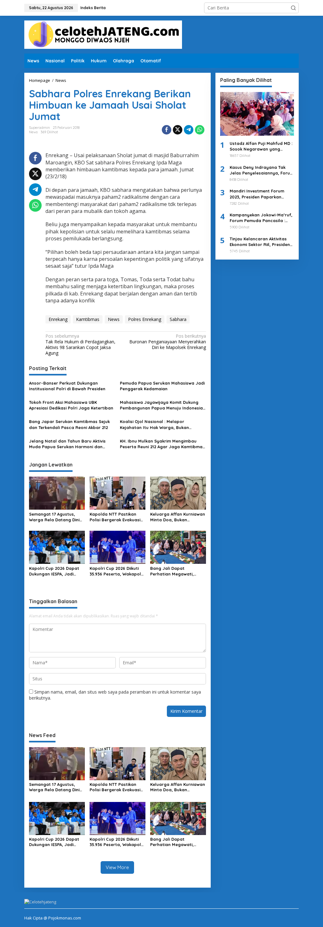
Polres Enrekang (144, 319)
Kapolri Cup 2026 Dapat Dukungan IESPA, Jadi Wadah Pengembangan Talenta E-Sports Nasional (57, 571)
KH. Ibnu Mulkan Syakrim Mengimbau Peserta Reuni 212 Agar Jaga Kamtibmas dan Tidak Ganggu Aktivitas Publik (162, 443)
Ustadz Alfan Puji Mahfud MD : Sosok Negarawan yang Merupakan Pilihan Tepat (261, 146)
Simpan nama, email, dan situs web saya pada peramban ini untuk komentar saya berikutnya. (115, 695)
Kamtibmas (87, 319)
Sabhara (178, 319)
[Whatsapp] (199, 129)
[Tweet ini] (177, 129)
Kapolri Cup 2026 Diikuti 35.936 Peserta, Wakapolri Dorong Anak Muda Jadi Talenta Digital (117, 571)
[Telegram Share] (188, 129)
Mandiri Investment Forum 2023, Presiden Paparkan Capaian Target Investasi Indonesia (257, 193)
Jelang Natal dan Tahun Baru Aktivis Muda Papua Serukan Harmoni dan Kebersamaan (67, 443)
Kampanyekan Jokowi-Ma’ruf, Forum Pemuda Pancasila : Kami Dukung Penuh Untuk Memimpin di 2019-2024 (261, 217)
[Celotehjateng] (103, 34)
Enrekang (58, 319)
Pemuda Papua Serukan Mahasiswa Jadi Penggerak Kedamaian (162, 386)
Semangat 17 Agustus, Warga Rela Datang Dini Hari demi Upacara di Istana (54, 517)
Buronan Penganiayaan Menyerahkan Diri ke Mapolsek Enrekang (167, 341)
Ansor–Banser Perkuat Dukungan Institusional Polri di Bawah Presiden (67, 386)
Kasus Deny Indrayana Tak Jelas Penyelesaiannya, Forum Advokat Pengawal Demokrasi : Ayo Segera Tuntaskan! (262, 170)
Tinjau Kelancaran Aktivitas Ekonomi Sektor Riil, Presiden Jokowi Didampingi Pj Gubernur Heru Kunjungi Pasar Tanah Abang (261, 241)
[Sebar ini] (166, 129)
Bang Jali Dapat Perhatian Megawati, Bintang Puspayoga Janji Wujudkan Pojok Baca (176, 571)
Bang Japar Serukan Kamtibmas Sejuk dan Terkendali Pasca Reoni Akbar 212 (69, 424)
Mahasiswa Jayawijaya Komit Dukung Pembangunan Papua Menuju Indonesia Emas (161, 405)
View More (117, 867)
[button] (293, 8)
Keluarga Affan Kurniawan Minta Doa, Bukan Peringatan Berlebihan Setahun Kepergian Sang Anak (177, 517)
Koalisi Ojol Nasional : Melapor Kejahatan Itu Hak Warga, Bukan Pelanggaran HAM (154, 424)
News (33, 132)
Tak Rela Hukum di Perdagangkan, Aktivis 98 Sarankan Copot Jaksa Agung (80, 344)
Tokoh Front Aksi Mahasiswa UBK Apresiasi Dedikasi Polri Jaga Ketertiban (71, 405)
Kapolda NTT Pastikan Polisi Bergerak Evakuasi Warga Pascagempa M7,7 (116, 517)
